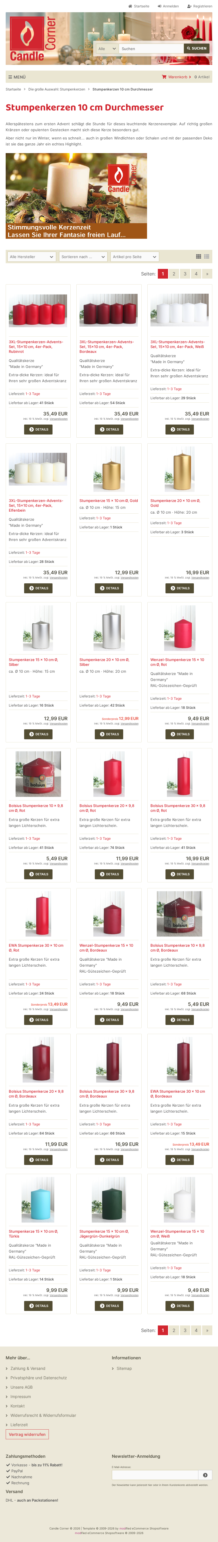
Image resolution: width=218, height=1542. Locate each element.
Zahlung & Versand (28, 1368)
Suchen (197, 48)
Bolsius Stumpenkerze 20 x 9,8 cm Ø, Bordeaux (36, 1093)
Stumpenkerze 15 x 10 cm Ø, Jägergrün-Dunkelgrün (104, 1233)
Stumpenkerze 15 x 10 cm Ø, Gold (108, 500)
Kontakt (18, 1405)
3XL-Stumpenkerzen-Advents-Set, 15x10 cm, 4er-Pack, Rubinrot (36, 346)
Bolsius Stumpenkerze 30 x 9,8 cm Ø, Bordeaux (106, 1093)
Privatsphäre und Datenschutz (39, 1377)
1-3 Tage (33, 394)
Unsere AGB (22, 1387)
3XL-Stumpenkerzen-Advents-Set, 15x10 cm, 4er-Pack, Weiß (177, 344)
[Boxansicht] (199, 256)
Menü (20, 77)
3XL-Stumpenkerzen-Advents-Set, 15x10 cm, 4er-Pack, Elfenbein (36, 505)
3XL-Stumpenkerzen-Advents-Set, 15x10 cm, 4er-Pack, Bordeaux (106, 346)
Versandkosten (59, 418)
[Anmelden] (205, 1475)
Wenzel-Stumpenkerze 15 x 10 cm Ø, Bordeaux (106, 947)
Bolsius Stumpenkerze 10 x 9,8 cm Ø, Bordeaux (177, 947)
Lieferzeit (19, 1424)
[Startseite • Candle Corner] (32, 39)
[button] (107, 48)
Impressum (21, 1396)
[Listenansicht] (207, 256)
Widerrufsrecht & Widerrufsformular (43, 1415)
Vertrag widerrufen (27, 1434)
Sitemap (124, 1368)
